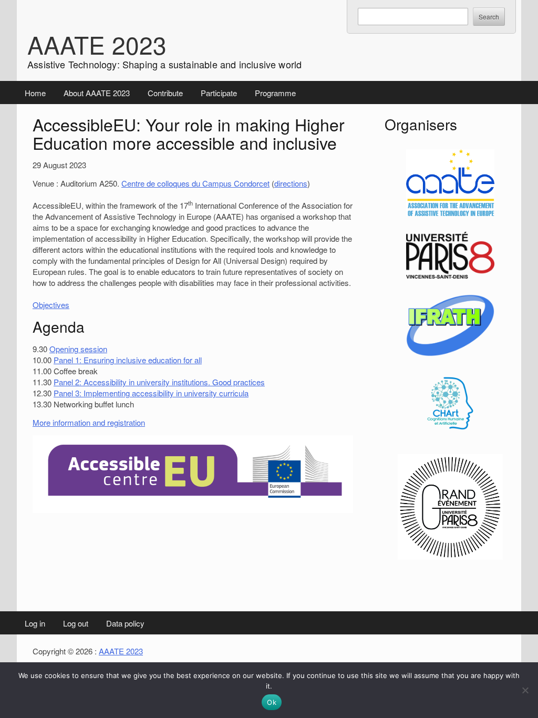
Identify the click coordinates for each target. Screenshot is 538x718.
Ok (271, 702)
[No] (525, 690)
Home (35, 92)
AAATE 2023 (97, 44)
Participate (219, 92)
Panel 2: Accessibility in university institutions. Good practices (159, 381)
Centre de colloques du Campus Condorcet (195, 183)
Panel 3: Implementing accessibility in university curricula (151, 392)
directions (290, 183)
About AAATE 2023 (97, 92)
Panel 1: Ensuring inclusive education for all (128, 359)
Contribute (165, 92)
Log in (35, 623)
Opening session (78, 348)
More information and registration (89, 422)
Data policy (125, 623)
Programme (275, 92)
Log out (75, 623)
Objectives (51, 304)
